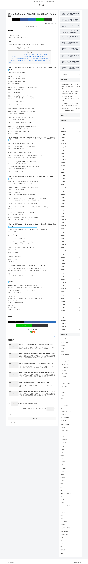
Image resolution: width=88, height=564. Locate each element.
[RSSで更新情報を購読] (33, 332)
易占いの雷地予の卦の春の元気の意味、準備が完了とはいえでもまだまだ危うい (28, 56)
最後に (10, 62)
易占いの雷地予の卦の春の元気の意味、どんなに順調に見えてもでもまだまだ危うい (29, 58)
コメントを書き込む (32, 418)
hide (30, 52)
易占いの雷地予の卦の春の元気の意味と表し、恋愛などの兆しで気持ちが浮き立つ (29, 54)
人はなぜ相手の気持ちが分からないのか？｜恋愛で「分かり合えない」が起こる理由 (70, 98)
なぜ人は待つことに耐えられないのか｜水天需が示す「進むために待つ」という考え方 (70, 86)
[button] (48, 19)
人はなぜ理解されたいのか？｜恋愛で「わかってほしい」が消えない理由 (70, 104)
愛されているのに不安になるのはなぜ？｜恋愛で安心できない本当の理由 (70, 92)
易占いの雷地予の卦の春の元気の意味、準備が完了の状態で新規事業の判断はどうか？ (30, 60)
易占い (11, 316)
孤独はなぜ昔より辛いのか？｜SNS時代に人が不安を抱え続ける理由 (70, 109)
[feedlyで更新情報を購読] (31, 332)
